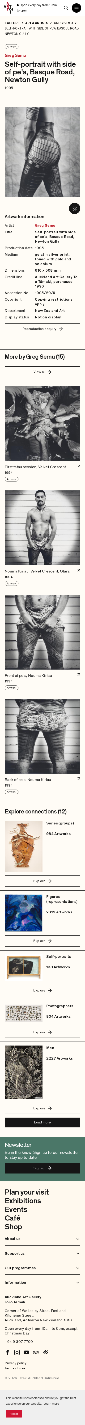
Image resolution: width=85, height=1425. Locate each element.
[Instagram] (17, 1352)
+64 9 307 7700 (19, 1341)
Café (12, 1218)
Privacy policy (15, 1363)
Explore (39, 880)
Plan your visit (27, 1192)
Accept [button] (14, 1414)
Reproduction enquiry (39, 328)
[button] (42, 434)
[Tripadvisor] (36, 1352)
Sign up (39, 1168)
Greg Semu (15, 55)
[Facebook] (7, 1352)
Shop (13, 1227)
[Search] (66, 8)
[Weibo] (45, 1352)
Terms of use (15, 1368)
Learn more (51, 1403)
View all (40, 371)
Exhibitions (23, 1201)
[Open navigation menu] (76, 8)
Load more (42, 1122)
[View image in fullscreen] (74, 208)
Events (16, 1209)
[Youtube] (26, 1352)
